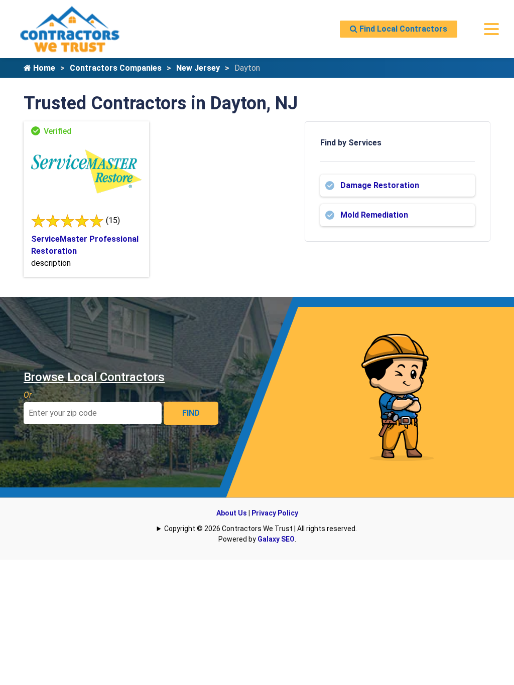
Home (43, 68)
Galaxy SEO (276, 539)
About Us (231, 513)
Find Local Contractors (402, 29)
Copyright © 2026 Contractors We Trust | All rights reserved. (260, 529)
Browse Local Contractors (94, 377)
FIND (191, 413)
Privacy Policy (274, 513)
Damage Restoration (379, 185)
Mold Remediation (374, 215)
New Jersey (198, 68)
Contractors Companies (116, 68)
